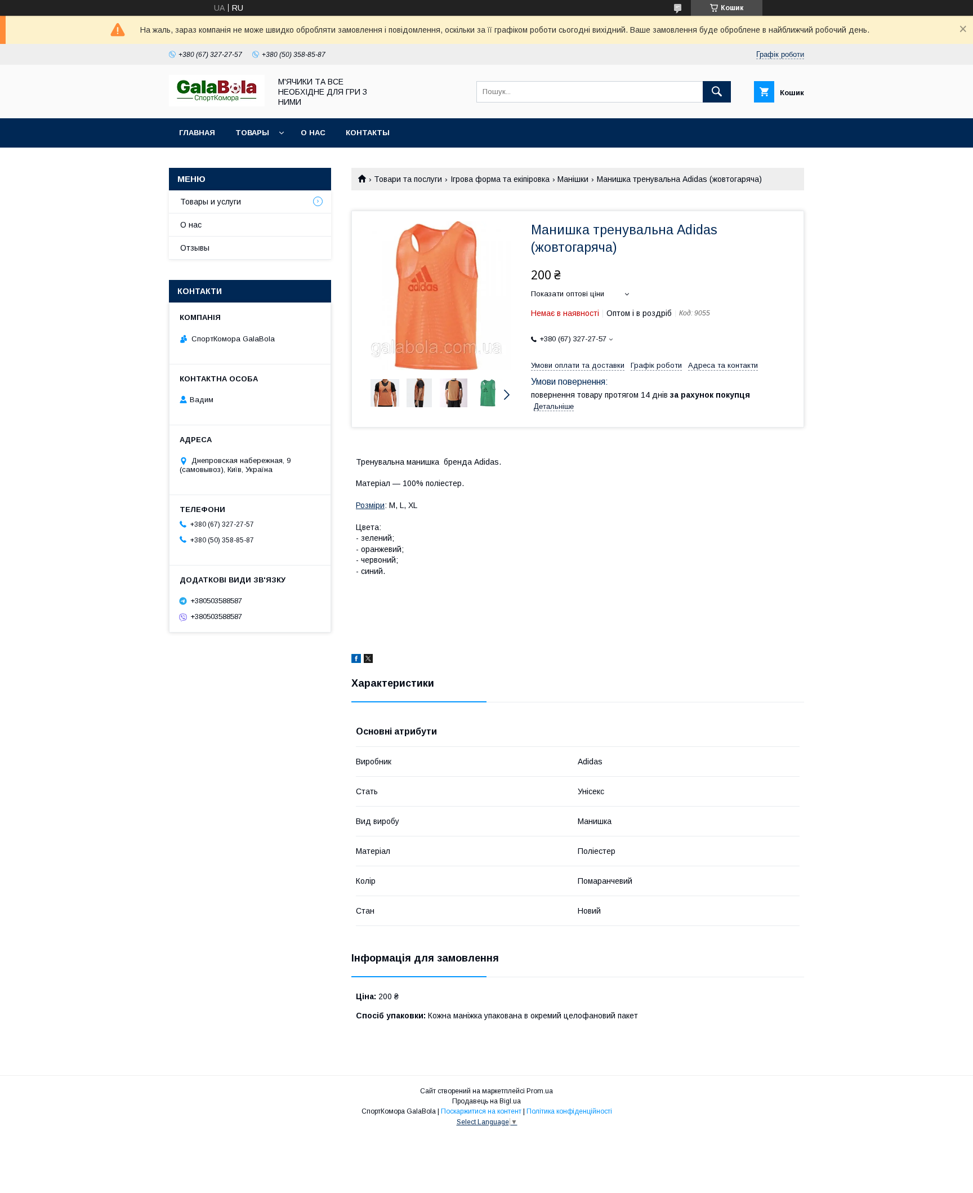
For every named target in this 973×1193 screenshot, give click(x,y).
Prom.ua (539, 1091)
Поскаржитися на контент (481, 1111)
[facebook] (356, 660)
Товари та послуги (408, 179)
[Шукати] (717, 92)
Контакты (368, 132)
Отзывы (194, 247)
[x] (368, 660)
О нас (313, 132)
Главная (197, 132)
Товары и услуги (210, 201)
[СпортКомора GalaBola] (217, 103)
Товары (252, 132)
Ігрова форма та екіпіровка (500, 179)
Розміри (370, 505)
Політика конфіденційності (569, 1111)
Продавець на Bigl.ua (486, 1101)
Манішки (572, 179)
